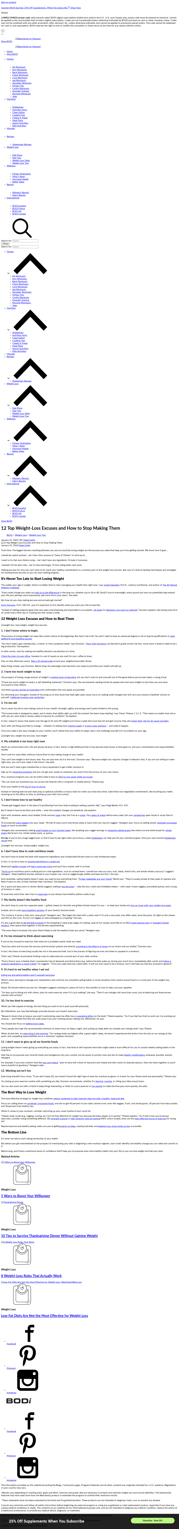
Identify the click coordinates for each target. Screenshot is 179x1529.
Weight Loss (13, 147)
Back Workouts (19, 72)
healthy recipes (19, 866)
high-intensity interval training (85, 1119)
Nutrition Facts (19, 110)
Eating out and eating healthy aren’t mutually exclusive (28, 975)
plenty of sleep (68, 1126)
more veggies (22, 823)
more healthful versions (32, 910)
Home (10, 51)
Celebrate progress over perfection (27, 697)
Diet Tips (16, 158)
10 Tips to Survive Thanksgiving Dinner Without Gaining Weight (49, 1236)
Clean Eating (18, 112)
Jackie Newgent (111, 585)
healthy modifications (134, 1055)
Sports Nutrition (20, 123)
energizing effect (85, 1016)
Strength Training (20, 91)
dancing (99, 1081)
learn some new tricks (42, 866)
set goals (98, 610)
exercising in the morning (35, 1033)
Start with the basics (96, 644)
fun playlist (97, 1086)
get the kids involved (33, 923)
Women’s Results (20, 192)
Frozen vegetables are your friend (95, 879)
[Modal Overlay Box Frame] (89, 1521)
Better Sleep (18, 182)
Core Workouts (19, 78)
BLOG (10, 535)
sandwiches (139, 815)
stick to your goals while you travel (75, 777)
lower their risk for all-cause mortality (150, 721)
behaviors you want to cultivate (121, 610)
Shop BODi (6, 41)
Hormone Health (20, 179)
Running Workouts (21, 94)
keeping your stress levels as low (114, 1126)
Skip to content (8, 2)
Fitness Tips (18, 86)
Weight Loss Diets (21, 160)
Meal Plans (17, 120)
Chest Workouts (20, 75)
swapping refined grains (119, 830)
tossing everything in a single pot (44, 862)
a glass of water (98, 815)
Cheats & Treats (20, 118)
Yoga (14, 96)
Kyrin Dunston (8, 605)
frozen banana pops (140, 923)
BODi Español (19, 206)
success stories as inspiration (25, 690)
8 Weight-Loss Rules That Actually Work (31, 1276)
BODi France (18, 208)
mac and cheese (50, 1063)
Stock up (6, 871)
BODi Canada (19, 214)
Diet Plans (17, 155)
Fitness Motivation (21, 174)
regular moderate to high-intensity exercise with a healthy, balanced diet (88, 1098)
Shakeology (17, 107)
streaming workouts (22, 772)
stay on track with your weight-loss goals (151, 905)
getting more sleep (35, 1024)
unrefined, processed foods (40, 1103)
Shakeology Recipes (21, 144)
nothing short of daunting (63, 677)
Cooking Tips (18, 115)
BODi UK (17, 211)
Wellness (11, 166)
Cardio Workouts (20, 88)
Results (10, 184)
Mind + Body (18, 176)
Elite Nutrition (19, 126)
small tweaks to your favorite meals (53, 830)
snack (82, 815)
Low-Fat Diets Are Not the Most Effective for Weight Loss (44, 1316)
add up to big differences (47, 593)
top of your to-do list (35, 787)
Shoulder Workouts (21, 83)
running (108, 1081)
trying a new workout (95, 726)
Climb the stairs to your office (15, 656)
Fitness (10, 59)
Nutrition (11, 99)
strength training (59, 1119)
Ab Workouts (18, 67)
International (13, 198)
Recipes (10, 136)
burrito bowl (68, 887)
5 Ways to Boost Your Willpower (25, 1196)
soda (58, 815)
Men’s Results (19, 195)
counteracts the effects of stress (92, 946)
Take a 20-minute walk (42, 661)
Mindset (11, 128)
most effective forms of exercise (150, 1119)
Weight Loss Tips (20, 163)
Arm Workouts (19, 70)
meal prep (43, 894)
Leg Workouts (19, 80)
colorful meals (75, 726)
